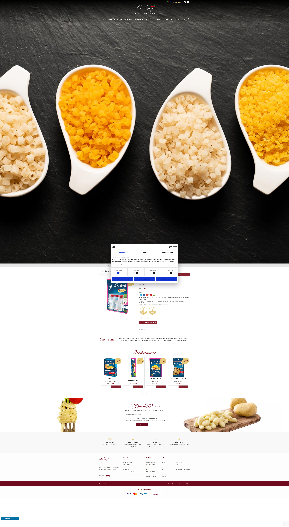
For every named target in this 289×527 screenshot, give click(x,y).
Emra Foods (163, 471)
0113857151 (127, 467)
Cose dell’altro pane (165, 467)
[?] (164, 420)
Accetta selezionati (144, 279)
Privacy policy (163, 483)
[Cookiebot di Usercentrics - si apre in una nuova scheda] (170, 247)
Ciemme (163, 464)
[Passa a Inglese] (170, 1)
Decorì (145, 332)
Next (147, 392)
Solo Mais (178, 471)
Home (102, 19)
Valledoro (178, 474)
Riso (147, 469)
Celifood (163, 462)
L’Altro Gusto (179, 462)
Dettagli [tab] (144, 252)
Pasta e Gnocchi (150, 462)
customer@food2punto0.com (133, 471)
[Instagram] (185, 2)
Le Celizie (109, 19)
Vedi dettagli (106, 387)
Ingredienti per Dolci (151, 329)
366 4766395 (128, 469)
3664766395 (161, 446)
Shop (152, 19)
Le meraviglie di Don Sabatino (183, 469)
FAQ (171, 19)
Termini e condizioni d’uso (183, 483)
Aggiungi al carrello (148, 322)
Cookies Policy (171, 483)
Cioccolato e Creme (151, 474)
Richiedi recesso (9, 518)
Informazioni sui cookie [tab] (167, 252)
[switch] (136, 273)
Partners (159, 19)
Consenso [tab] (122, 252)
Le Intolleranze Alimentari (123, 19)
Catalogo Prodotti (141, 19)
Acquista (115, 387)
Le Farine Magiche (180, 467)
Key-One (107, 483)
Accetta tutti (166, 279)
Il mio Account (177, 2)
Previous (142, 392)
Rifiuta (123, 279)
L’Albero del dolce (165, 476)
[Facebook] (188, 2)
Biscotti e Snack (150, 471)
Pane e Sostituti (150, 464)
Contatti (178, 19)
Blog (166, 19)
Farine (147, 467)
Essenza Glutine (165, 474)
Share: (140, 292)
